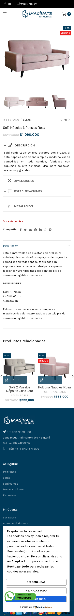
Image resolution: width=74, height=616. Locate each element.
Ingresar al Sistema (15, 523)
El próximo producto (69, 120)
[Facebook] (5, 4)
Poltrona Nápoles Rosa (54, 387)
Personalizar (36, 582)
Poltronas (9, 472)
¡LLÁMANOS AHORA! (26, 4)
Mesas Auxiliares (13, 489)
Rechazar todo (36, 590)
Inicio (6, 119)
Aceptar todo (36, 599)
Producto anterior (61, 120)
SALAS (16, 119)
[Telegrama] (50, 229)
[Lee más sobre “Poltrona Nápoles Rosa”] (50, 380)
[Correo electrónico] (30, 229)
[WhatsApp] (45, 229)
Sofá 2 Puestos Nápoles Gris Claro (19, 389)
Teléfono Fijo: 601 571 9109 (23, 448)
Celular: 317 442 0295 (16, 443)
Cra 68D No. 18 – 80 (19, 432)
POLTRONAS (50, 392)
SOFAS (27, 119)
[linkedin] (40, 229)
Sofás (6, 477)
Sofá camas (10, 483)
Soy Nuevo (9, 517)
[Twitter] (25, 229)
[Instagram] (9, 4)
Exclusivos (10, 495)
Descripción (11, 245)
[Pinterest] (35, 229)
